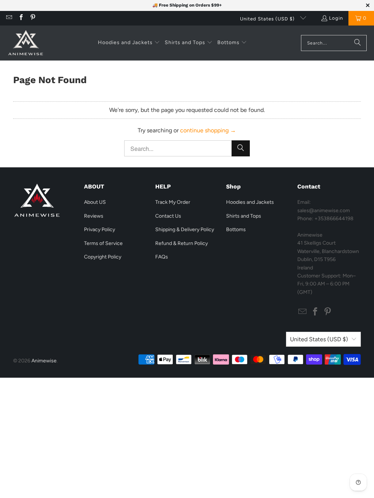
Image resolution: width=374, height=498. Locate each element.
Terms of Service (103, 243)
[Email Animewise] (8, 18)
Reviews (93, 216)
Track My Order (172, 202)
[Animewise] (25, 43)
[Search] (357, 43)
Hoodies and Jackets (250, 202)
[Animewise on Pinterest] (32, 18)
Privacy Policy (99, 229)
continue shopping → (208, 130)
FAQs (161, 257)
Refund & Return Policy (181, 243)
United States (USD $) (268, 19)
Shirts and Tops (243, 216)
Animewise (44, 361)
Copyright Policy (102, 257)
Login (336, 18)
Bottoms (236, 229)
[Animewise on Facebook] (20, 18)
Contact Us (168, 216)
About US (95, 202)
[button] (129, 43)
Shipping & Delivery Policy (184, 229)
